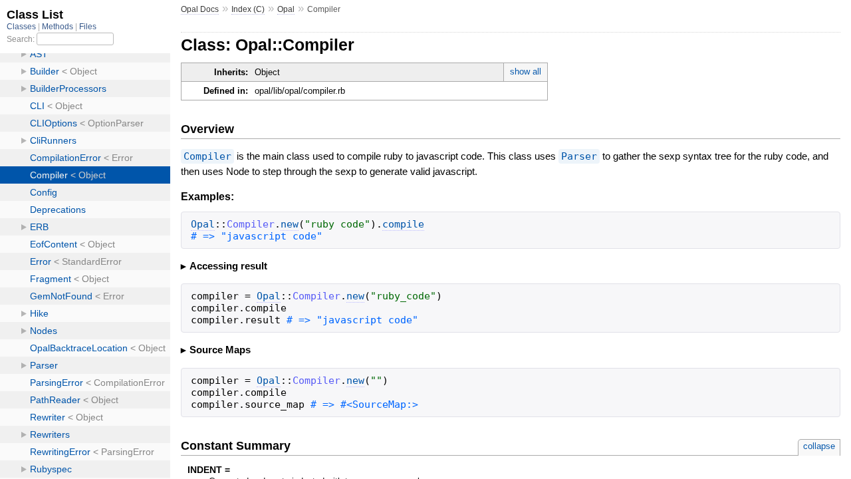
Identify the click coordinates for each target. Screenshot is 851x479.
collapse (819, 446)
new (290, 224)
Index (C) (248, 9)
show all (525, 72)
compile (403, 224)
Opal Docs (200, 9)
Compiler (207, 156)
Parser (579, 156)
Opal (286, 9)
